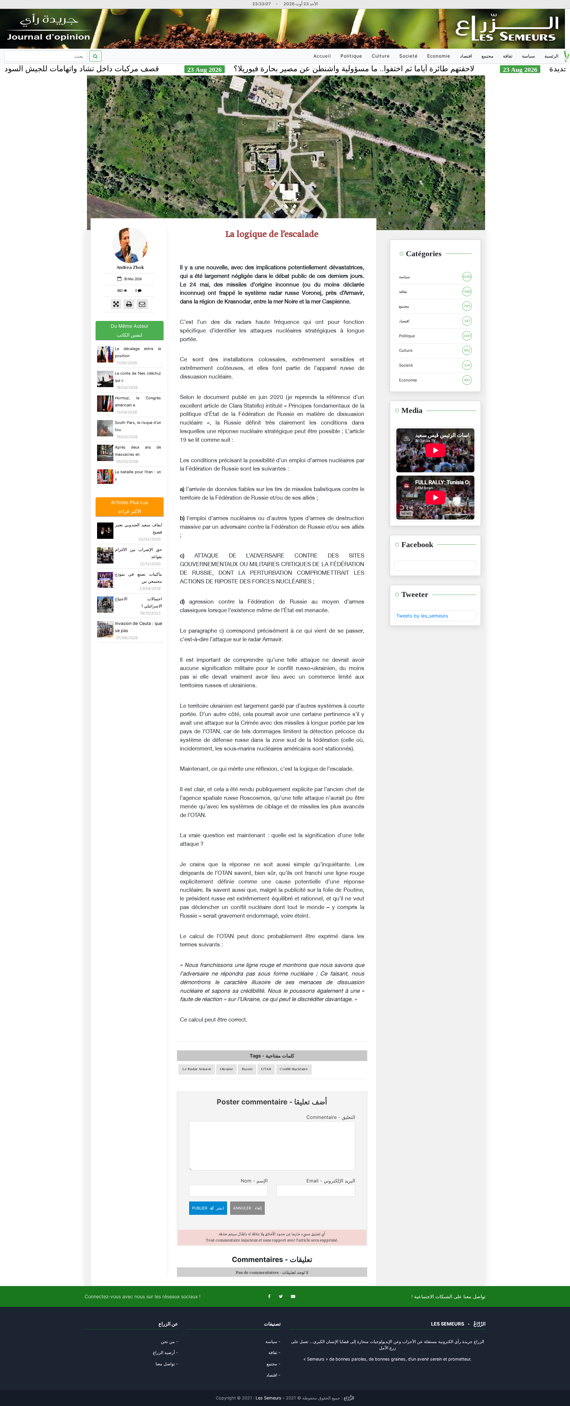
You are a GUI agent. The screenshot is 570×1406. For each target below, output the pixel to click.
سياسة (528, 56)
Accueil (323, 58)
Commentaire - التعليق (330, 1117)
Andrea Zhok (130, 268)
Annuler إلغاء (247, 1208)
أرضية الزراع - (165, 1352)
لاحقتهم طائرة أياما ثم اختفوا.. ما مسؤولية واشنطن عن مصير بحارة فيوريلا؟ (418, 68)
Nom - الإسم (254, 1181)
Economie (438, 56)
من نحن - (169, 1341)
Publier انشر (208, 1208)
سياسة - (273, 1341)
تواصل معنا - (167, 1363)
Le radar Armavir (196, 1069)
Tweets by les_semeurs (422, 616)
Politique (351, 56)
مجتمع (487, 56)
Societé (408, 56)
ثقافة (507, 56)
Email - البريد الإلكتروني (330, 1181)
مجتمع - (274, 1363)
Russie (247, 1069)
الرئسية (551, 56)
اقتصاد (466, 56)
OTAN (266, 1069)
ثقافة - (274, 1352)
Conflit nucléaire (294, 1069)
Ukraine (226, 1069)
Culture (381, 56)
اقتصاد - (273, 1375)
